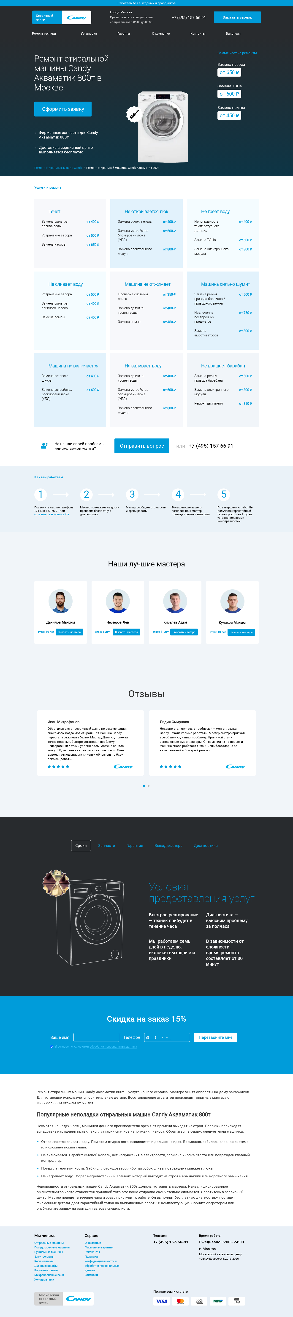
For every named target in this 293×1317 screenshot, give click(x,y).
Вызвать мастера (69, 632)
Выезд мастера (168, 845)
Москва (126, 12)
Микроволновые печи (49, 1275)
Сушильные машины (48, 1252)
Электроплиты (44, 1256)
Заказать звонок (237, 17)
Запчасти (106, 845)
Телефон (131, 1037)
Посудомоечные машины (52, 1247)
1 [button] (144, 786)
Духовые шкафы (45, 1265)
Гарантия (135, 845)
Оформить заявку (63, 109)
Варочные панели (46, 1270)
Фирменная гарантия (99, 1247)
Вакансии (91, 1275)
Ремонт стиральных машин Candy (58, 167)
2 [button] (149, 786)
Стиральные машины (49, 1243)
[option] (90, 743)
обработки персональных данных (113, 1046)
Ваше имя (59, 1037)
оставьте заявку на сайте (51, 514)
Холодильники (44, 1279)
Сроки (81, 845)
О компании (93, 1243)
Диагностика (206, 845)
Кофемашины (43, 1261)
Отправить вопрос (142, 446)
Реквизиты (92, 1252)
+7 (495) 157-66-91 (189, 17)
